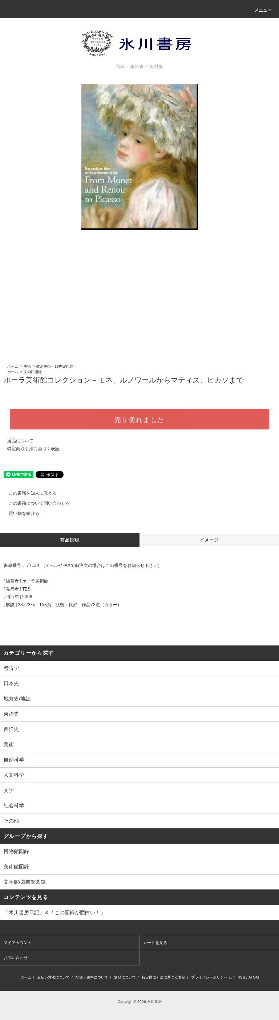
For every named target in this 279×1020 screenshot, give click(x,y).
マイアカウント (18, 942)
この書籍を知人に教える (33, 493)
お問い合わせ (16, 957)
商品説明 (70, 540)
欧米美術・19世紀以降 (54, 366)
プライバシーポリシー (209, 977)
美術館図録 (33, 372)
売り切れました (139, 419)
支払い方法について (53, 977)
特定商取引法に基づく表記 (33, 448)
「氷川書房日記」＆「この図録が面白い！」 (54, 912)
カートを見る (155, 942)
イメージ (209, 540)
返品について (20, 440)
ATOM (253, 977)
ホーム (12, 366)
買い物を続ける (24, 513)
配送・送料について (92, 977)
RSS (241, 977)
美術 (27, 366)
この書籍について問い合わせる (39, 503)
